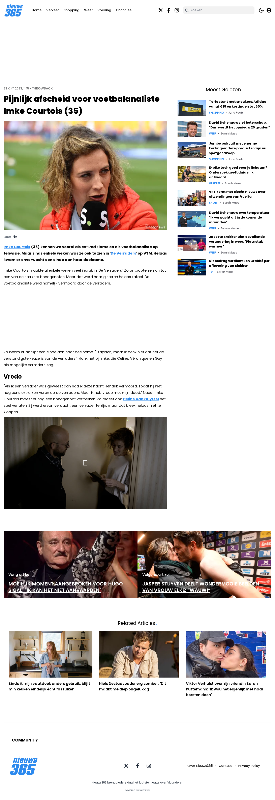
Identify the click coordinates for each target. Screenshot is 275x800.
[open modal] (269, 10)
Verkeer (52, 10)
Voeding (104, 10)
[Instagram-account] (176, 10)
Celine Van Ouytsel (141, 399)
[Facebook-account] (168, 10)
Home (36, 10)
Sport (214, 203)
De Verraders (123, 253)
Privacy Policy (249, 765)
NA (15, 237)
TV (211, 272)
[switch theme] (261, 10)
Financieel (124, 10)
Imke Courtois (17, 246)
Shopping (71, 10)
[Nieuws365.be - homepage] (14, 10)
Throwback (42, 88)
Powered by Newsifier (137, 790)
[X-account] (160, 10)
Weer (88, 10)
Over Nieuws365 (200, 765)
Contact (225, 765)
